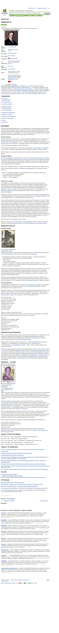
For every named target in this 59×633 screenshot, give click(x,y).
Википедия (12, 15)
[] (10, 426)
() (11, 46)
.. (5, 484)
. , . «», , (25, 465)
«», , (23, 463)
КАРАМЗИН (4, 520)
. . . (24, 469)
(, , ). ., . (26, 484)
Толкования (19, 15)
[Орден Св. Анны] (9, 81)
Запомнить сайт (32, 8)
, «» (17, 457)
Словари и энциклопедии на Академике (21, 10)
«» (33, 93)
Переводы (26, 15)
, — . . (19, 486)
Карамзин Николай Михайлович (9, 568)
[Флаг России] (8, 58)
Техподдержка (19, 579)
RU (48, 8)
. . (37, 147)
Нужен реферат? (11, 498)
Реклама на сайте (26, 579)
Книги (33, 15)
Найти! (47, 13)
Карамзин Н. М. (44, 500)
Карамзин (3, 512)
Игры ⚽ (39, 15)
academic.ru (4, 15)
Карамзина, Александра (9, 500)
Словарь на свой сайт (42, 8)
